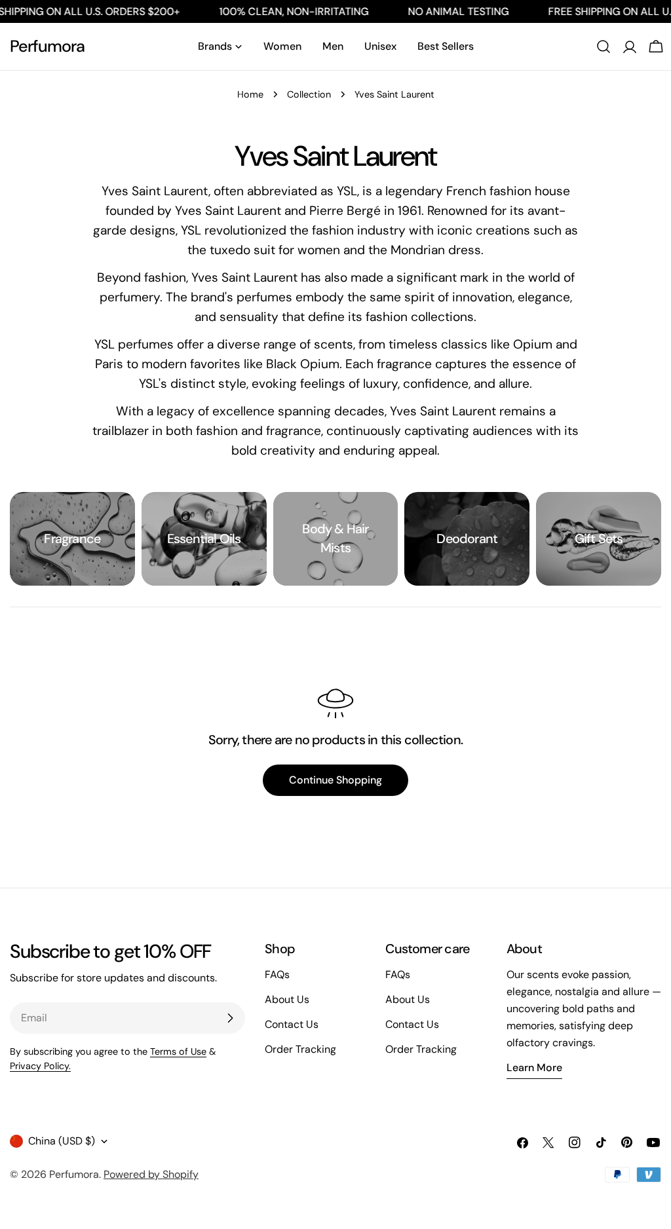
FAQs (277, 974)
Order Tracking (300, 1049)
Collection (309, 94)
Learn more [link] (534, 1067)
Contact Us (291, 1024)
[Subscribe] (230, 1018)
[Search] (603, 46)
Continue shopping (335, 780)
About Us (287, 999)
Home (250, 94)
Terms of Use (178, 1051)
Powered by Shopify (151, 1174)
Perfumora (47, 46)
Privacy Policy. (40, 1066)
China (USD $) (61, 1141)
